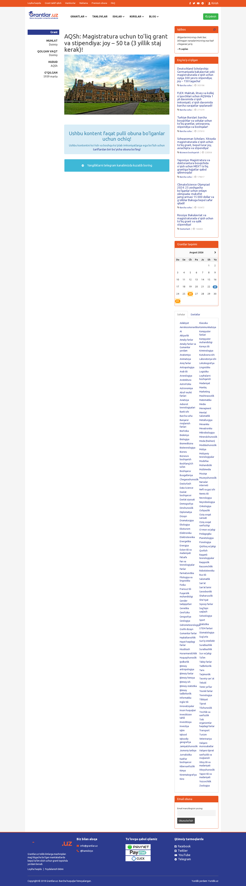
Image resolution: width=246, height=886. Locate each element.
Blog (153, 16)
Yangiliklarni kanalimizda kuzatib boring (119, 165)
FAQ (113, 3)
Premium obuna (99, 3)
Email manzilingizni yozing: (190, 808)
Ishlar (117, 16)
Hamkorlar (70, 3)
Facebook (184, 846)
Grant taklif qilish (53, 3)
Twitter (183, 850)
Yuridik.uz (213, 881)
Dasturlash (185, 229)
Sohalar (181, 314)
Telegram (184, 859)
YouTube (184, 855)
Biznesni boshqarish (189, 152)
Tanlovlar (99, 16)
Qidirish (212, 16)
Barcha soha (186, 85)
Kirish (215, 3)
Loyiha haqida (34, 3)
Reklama (83, 3)
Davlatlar (195, 314)
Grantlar (77, 16)
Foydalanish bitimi (54, 869)
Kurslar (136, 16)
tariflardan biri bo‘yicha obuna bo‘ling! (117, 149)
